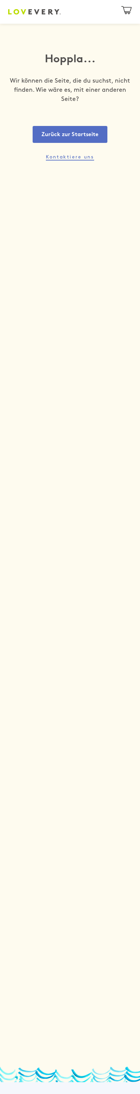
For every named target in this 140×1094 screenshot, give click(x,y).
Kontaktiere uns (70, 157)
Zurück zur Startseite (70, 134)
